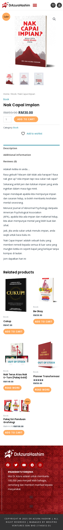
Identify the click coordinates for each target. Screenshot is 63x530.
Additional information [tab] (17, 154)
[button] (35, 5)
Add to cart (26, 119)
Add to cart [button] (14, 331)
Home (6, 94)
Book (13, 94)
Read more (12, 387)
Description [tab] (10, 148)
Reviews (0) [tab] (10, 161)
